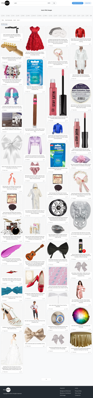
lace (65, 15)
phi (79, 15)
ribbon (45, 15)
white (28, 15)
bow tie (34, 15)
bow (3, 15)
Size (14, 20)
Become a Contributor (65, 393)
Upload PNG (87, 3)
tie (83, 15)
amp (51, 15)
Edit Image (62, 395)
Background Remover (77, 3)
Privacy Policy (78, 391)
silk (87, 15)
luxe (13, 15)
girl (75, 15)
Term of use (78, 393)
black (23, 15)
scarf (56, 15)
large (8, 15)
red (60, 15)
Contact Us (77, 395)
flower (40, 15)
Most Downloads (8, 20)
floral (70, 15)
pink (18, 15)
